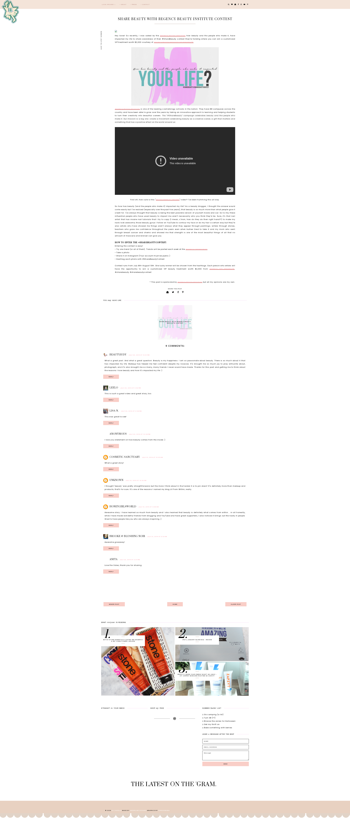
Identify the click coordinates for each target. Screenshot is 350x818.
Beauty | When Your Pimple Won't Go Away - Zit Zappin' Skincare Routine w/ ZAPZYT (197, 675)
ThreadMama (164, 810)
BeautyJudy (118, 354)
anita (114, 559)
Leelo (114, 387)
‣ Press (134, 4)
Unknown (116, 480)
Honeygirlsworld (123, 506)
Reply (111, 376)
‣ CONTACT (145, 4)
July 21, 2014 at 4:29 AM (148, 507)
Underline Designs (138, 810)
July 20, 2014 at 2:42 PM (130, 388)
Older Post (236, 604)
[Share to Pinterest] (183, 292)
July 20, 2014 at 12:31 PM (139, 355)
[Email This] (167, 292)
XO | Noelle (117, 810)
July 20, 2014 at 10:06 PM (139, 434)
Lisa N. (114, 410)
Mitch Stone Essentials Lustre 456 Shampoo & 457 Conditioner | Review (123, 640)
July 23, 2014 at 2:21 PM (130, 559)
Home (175, 604)
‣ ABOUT (123, 4)
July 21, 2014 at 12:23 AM (152, 457)
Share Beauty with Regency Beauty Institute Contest (175, 322)
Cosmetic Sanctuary (125, 457)
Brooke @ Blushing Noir (127, 536)
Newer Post (114, 604)
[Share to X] (173, 292)
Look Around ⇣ (109, 4)
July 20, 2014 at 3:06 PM (131, 411)
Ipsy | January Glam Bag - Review (197, 639)
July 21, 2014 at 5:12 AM (157, 536)
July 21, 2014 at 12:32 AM (136, 480)
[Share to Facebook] (178, 292)
